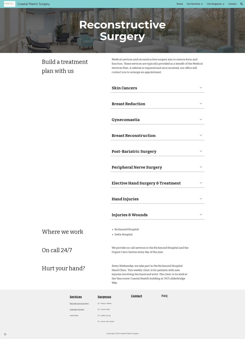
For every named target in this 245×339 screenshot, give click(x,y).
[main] (122, 30)
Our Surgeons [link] (214, 4)
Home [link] (180, 4)
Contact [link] (232, 4)
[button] (241, 4)
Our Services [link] (193, 4)
